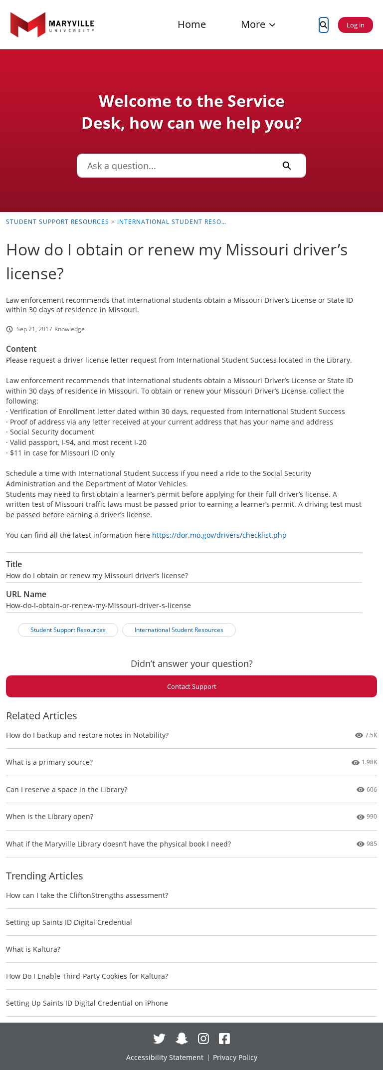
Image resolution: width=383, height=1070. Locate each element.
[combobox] (172, 165)
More (253, 24)
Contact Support (191, 686)
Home (192, 24)
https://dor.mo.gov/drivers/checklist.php (219, 535)
